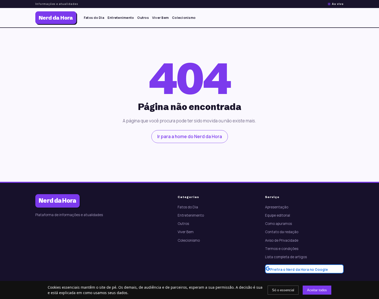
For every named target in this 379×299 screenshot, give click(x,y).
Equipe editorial (277, 215)
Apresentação (276, 207)
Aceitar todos (317, 290)
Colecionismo (183, 17)
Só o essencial (283, 290)
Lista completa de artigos (286, 257)
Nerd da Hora (56, 17)
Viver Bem (160, 17)
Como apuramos (278, 223)
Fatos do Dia (94, 17)
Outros (143, 17)
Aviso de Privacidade (281, 240)
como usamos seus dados (105, 292)
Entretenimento (121, 17)
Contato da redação (281, 232)
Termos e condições (281, 248)
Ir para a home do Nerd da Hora (189, 136)
